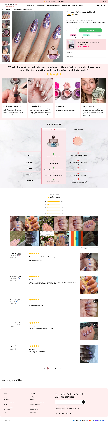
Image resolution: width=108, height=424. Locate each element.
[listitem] (17, 223)
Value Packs (7, 409)
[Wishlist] (94, 5)
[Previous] (2, 381)
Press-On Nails (66, 5)
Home (3, 9)
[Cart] (105, 5)
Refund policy (33, 412)
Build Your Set (30, 5)
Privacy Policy (33, 407)
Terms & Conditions (35, 404)
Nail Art (5, 404)
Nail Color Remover (8, 407)
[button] (98, 5)
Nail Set (5, 397)
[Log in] (101, 5)
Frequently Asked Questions (37, 402)
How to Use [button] (69, 52)
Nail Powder (6, 399)
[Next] (105, 381)
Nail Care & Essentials (9, 402)
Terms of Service (34, 409)
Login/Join (32, 397)
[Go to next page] (63, 368)
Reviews (81, 5)
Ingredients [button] (69, 56)
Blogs (5, 412)
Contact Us (32, 399)
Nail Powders (40, 5)
